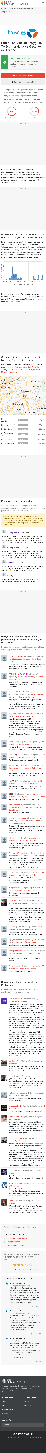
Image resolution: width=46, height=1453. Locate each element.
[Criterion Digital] (23, 1434)
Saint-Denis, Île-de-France (29, 841)
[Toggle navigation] (43, 3)
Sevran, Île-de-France (28, 757)
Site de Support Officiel (15, 1245)
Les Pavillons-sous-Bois (21, 367)
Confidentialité (7, 1409)
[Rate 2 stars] (19, 1265)
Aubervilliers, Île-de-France (30, 784)
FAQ (3, 1405)
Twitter (26, 1402)
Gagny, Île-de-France (27, 929)
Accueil (3, 8)
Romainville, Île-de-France (22, 716)
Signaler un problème (24, 75)
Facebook (27, 1405)
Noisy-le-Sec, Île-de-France (32, 856)
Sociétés (13, 8)
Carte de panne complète (24, 82)
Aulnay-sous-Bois (25, 369)
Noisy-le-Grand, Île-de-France (24, 697)
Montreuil (13, 372)
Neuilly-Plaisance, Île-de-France (32, 796)
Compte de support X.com (17, 1238)
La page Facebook (14, 1242)
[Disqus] (23, 556)
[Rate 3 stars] (23, 1265)
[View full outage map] (23, 395)
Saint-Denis (12, 369)
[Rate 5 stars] (31, 1265)
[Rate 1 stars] (15, 1265)
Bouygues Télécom (26, 8)
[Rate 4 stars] (27, 1265)
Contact (5, 1413)
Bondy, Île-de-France (27, 744)
